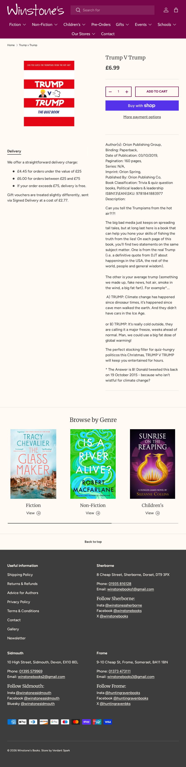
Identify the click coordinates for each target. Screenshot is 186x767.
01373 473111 (120, 671)
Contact (108, 33)
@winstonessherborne (123, 605)
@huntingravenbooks (122, 693)
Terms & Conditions (23, 611)
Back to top (93, 542)
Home (11, 45)
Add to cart (157, 91)
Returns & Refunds (22, 584)
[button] (176, 10)
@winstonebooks (127, 611)
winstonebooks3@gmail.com (130, 676)
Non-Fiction (93, 505)
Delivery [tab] (14, 151)
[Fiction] (33, 464)
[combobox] (112, 10)
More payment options (142, 117)
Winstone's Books (28, 750)
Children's (152, 505)
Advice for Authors (22, 593)
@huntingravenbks (115, 703)
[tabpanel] (49, 181)
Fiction (33, 505)
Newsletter (16, 638)
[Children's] (152, 464)
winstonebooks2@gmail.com (41, 676)
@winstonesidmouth (38, 703)
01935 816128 (120, 584)
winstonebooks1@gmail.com (130, 589)
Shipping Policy (20, 574)
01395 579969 (30, 671)
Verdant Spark (61, 750)
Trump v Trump (28, 45)
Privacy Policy (18, 602)
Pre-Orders (100, 24)
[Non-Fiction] (93, 464)
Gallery (13, 629)
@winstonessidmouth (33, 693)
